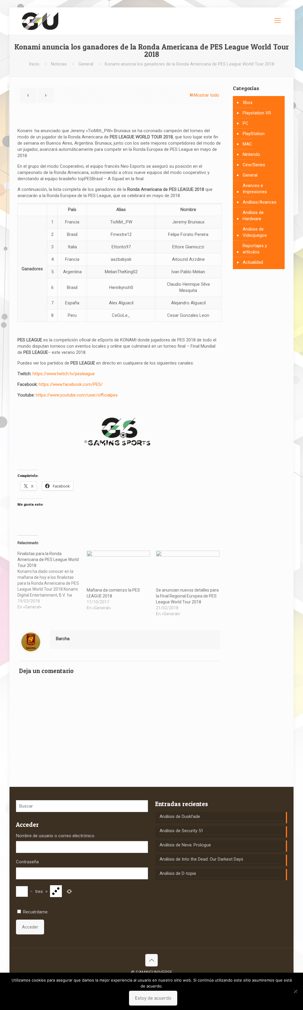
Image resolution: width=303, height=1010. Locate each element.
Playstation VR (257, 113)
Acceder (30, 927)
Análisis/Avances (259, 202)
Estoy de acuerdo (153, 998)
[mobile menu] (278, 21)
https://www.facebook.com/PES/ (71, 384)
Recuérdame (35, 912)
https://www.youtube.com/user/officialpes (77, 395)
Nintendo (251, 154)
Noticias (59, 64)
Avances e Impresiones (255, 188)
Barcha (63, 638)
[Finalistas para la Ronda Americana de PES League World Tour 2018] (52, 580)
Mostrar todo (206, 95)
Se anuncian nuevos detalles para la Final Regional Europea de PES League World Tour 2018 (187, 596)
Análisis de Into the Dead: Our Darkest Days (201, 859)
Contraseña (27, 861)
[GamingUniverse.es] (40, 20)
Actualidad (253, 262)
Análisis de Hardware (253, 215)
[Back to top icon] (151, 960)
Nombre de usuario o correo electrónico (55, 835)
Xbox (247, 102)
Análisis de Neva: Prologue (185, 845)
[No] (296, 991)
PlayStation (254, 133)
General (85, 64)
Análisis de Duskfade (179, 816)
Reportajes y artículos (255, 249)
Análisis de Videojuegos (255, 232)
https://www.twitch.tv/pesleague (64, 373)
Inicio (34, 64)
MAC (247, 144)
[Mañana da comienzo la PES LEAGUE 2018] (118, 569)
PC (245, 123)
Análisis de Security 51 (181, 830)
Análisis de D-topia (177, 873)
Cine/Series (254, 164)
